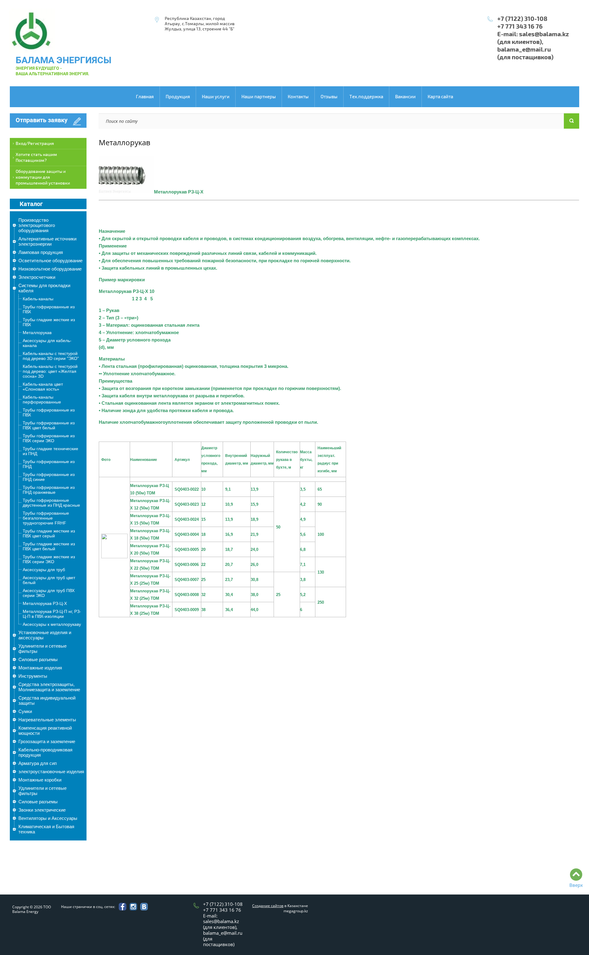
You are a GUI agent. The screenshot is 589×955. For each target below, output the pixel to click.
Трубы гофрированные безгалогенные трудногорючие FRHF (46, 518)
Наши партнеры (258, 96)
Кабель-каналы (38, 298)
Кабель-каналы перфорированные (42, 399)
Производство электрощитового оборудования (36, 225)
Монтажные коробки (39, 779)
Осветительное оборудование (50, 260)
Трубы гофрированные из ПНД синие (49, 477)
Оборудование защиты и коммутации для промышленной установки (43, 177)
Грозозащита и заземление (46, 741)
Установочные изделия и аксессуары (44, 635)
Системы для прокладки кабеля (44, 288)
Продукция (178, 96)
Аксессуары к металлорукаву (52, 624)
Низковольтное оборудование (50, 268)
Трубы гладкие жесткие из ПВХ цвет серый (49, 533)
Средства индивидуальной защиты (46, 700)
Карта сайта (440, 96)
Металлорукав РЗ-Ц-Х (45, 603)
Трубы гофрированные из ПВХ (49, 309)
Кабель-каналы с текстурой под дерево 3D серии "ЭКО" (51, 356)
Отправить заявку (41, 120)
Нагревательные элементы (47, 719)
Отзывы (329, 96)
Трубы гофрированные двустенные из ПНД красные (51, 503)
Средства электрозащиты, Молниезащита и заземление (49, 687)
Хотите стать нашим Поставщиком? (36, 157)
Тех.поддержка (366, 96)
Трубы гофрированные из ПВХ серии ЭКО (49, 438)
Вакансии (405, 96)
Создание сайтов (267, 905)
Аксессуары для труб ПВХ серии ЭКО (49, 593)
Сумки (25, 711)
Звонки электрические (42, 810)
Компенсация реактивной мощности (45, 730)
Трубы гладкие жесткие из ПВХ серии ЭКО (49, 559)
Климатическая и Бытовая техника (46, 829)
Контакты (298, 96)
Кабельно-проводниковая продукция (45, 752)
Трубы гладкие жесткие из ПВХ (49, 322)
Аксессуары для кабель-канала (47, 343)
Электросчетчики (36, 277)
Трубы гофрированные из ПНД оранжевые (49, 490)
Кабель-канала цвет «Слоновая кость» (43, 387)
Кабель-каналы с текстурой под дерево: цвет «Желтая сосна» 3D (50, 371)
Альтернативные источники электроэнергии (47, 241)
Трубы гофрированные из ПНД (49, 464)
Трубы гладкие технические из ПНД (50, 451)
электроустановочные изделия (51, 771)
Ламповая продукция (40, 252)
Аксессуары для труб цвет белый (49, 580)
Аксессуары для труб (44, 569)
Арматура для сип (37, 763)
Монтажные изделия (40, 667)
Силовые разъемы (38, 659)
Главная (145, 96)
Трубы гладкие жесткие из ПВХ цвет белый (49, 546)
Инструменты (32, 676)
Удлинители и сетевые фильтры (42, 648)
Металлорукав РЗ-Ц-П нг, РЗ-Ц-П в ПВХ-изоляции (52, 614)
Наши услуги (215, 96)
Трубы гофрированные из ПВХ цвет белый (49, 425)
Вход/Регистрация (35, 143)
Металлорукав (37, 332)
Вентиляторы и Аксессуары (47, 818)
